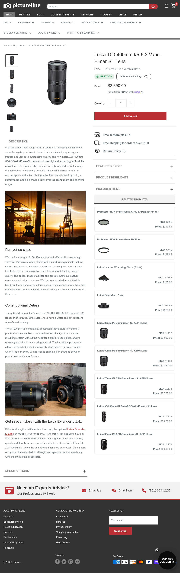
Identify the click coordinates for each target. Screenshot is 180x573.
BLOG (40, 14)
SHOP (9, 14)
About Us (9, 516)
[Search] (153, 6)
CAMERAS (24, 22)
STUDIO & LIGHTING (16, 32)
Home (6, 45)
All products (18, 45)
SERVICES (87, 14)
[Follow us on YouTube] (77, 561)
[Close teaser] (157, 550)
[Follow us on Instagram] (70, 561)
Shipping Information (67, 532)
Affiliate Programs (13, 542)
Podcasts (9, 547)
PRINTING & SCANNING (81, 32)
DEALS (122, 14)
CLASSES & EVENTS (62, 14)
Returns (60, 521)
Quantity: (100, 103)
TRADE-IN (106, 14)
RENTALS (24, 14)
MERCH (137, 14)
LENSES (45, 22)
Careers (8, 532)
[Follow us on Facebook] (57, 561)
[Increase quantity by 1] (130, 103)
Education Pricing (13, 521)
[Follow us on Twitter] (64, 561)
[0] (173, 6)
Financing (61, 537)
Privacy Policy (64, 526)
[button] (167, 560)
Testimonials (10, 537)
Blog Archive (63, 542)
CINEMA (66, 22)
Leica (97, 69)
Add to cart (130, 116)
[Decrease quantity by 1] (111, 103)
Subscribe (120, 530)
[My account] (166, 6)
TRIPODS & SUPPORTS (123, 22)
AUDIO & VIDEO (47, 32)
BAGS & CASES (90, 22)
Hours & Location (13, 526)
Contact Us (62, 516)
